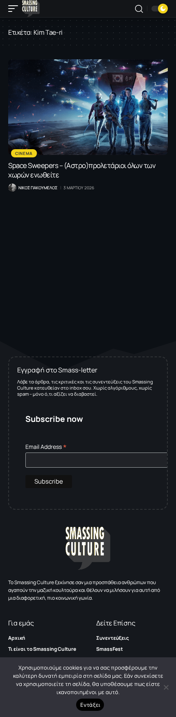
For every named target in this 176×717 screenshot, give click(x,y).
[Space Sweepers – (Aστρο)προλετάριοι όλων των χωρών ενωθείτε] (88, 107)
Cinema (24, 153)
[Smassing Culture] (31, 8)
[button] (15, 8)
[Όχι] (166, 687)
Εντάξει (90, 704)
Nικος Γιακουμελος (37, 187)
